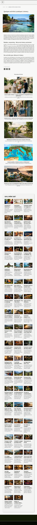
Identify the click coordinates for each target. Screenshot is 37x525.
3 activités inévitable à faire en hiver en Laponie (18, 364)
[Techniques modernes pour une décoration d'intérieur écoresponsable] (18, 201)
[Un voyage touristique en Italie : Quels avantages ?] (9, 452)
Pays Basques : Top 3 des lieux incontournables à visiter (18, 302)
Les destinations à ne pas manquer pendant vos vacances (18, 394)
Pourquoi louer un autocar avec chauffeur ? (28, 287)
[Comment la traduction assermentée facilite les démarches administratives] (9, 201)
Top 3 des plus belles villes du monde (17, 410)
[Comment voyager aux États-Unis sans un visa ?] (18, 437)
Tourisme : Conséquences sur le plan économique (28, 473)
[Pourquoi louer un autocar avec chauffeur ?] (28, 281)
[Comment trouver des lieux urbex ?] (28, 343)
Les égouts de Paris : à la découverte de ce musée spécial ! (28, 364)
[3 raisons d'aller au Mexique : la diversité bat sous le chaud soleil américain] (28, 249)
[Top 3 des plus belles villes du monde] (18, 404)
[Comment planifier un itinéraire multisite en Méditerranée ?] (18, 152)
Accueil (4, 7)
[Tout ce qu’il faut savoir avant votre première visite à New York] (28, 452)
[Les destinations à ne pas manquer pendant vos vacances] (18, 388)
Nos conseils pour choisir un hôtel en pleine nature (18, 332)
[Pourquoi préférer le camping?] (9, 296)
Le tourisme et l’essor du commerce (8, 488)
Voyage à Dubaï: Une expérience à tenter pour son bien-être (9, 503)
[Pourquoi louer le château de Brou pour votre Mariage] (9, 388)
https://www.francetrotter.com (12, 45)
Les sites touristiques (7, 472)
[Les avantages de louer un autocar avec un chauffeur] (9, 311)
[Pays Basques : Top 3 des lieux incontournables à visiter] (18, 296)
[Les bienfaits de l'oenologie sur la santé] (18, 249)
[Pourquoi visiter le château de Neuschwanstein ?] (9, 437)
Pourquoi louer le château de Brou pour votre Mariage (9, 394)
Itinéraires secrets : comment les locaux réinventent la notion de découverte (18, 118)
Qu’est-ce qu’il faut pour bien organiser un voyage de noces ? (28, 224)
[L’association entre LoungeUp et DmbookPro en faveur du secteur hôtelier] (28, 482)
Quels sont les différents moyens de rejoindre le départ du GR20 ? (9, 410)
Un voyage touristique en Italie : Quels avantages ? (8, 458)
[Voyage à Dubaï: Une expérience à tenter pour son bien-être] (9, 497)
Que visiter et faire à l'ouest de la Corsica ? (18, 287)
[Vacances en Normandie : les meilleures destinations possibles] (18, 311)
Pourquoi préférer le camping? (9, 301)
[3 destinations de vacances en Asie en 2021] (18, 452)
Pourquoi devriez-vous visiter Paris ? (28, 332)
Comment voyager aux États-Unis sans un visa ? (18, 442)
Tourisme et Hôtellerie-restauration (17, 473)
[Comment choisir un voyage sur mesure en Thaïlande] (28, 201)
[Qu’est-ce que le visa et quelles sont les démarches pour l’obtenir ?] (9, 420)
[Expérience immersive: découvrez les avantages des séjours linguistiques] (9, 265)
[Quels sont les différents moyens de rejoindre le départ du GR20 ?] (9, 404)
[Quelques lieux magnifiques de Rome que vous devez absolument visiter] (9, 358)
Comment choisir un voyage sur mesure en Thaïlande (28, 207)
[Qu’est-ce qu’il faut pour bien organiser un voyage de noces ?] (28, 217)
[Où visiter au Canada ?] (28, 420)
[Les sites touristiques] (9, 467)
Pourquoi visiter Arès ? (8, 331)
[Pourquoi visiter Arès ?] (9, 326)
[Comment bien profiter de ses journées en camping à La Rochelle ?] (18, 343)
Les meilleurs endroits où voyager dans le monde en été (17, 427)
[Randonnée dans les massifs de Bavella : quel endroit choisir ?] (18, 373)
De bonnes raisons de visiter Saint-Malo (28, 410)
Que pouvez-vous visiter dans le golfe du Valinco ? (28, 271)
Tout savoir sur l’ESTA (27, 441)
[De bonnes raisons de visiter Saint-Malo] (28, 404)
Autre (7, 7)
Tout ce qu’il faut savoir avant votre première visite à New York (28, 458)
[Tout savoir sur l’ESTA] (28, 437)
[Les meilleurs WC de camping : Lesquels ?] (9, 281)
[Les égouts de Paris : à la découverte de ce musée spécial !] (28, 358)
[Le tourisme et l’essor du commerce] (9, 482)
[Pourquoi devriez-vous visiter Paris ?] (28, 326)
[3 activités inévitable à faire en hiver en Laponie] (18, 358)
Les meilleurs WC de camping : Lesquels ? (8, 287)
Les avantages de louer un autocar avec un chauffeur (9, 317)
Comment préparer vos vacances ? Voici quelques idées (27, 318)
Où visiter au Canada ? (27, 425)
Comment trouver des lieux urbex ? (28, 347)
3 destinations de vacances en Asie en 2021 (18, 457)
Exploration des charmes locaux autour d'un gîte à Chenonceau (18, 139)
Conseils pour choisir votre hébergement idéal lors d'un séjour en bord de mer (18, 183)
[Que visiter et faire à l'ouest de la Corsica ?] (18, 281)
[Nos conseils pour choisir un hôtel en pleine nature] (18, 326)
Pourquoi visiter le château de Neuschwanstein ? (9, 442)
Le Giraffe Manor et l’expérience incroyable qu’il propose (8, 349)
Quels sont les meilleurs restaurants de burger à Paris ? (27, 302)
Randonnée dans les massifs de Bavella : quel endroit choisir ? (18, 379)
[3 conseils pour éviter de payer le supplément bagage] (9, 373)
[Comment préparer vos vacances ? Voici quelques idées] (28, 311)
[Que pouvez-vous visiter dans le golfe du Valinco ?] (28, 265)
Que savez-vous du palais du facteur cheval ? (8, 239)
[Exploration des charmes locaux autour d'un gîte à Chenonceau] (18, 130)
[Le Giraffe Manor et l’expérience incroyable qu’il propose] (9, 343)
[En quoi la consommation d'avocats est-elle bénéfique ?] (28, 388)
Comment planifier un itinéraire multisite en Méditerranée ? (18, 162)
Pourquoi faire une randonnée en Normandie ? (27, 379)
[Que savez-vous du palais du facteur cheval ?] (9, 233)
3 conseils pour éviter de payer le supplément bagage (9, 379)
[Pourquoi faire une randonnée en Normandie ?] (28, 373)
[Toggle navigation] (2, 2)
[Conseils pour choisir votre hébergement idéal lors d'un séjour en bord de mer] (18, 174)
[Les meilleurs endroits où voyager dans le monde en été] (18, 420)
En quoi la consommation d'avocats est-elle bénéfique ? (28, 394)
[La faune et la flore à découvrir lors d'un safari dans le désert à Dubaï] (18, 233)
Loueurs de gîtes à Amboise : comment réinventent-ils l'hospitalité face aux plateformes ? (18, 95)
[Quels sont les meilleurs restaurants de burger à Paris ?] (28, 296)
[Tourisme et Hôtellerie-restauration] (18, 467)
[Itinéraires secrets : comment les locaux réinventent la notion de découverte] (18, 108)
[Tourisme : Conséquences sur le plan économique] (28, 467)
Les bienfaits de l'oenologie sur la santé (18, 254)
